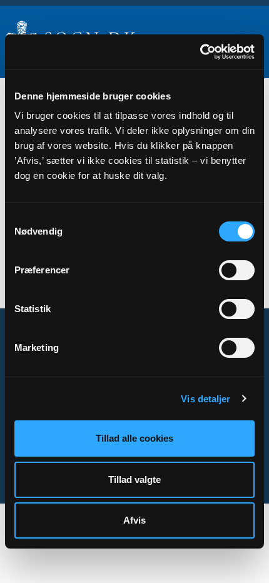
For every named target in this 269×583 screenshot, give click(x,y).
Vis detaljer (205, 398)
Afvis (134, 520)
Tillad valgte (134, 479)
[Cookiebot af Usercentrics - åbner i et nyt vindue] (200, 52)
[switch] (237, 270)
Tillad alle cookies (134, 438)
